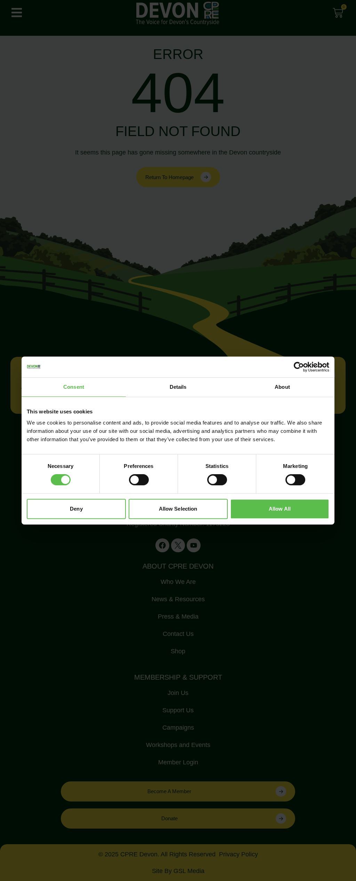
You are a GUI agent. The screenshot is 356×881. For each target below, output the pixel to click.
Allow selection (178, 509)
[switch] (139, 479)
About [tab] (282, 387)
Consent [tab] (73, 387)
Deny (76, 509)
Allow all (280, 509)
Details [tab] (178, 387)
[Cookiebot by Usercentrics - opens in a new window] (298, 367)
